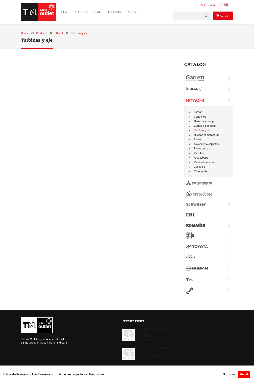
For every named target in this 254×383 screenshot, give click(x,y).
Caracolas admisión (205, 125)
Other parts (200, 171)
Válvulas (199, 153)
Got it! (244, 374)
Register (212, 5)
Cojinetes (199, 166)
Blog (97, 12)
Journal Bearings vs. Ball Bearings (152, 349)
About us (81, 12)
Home (65, 12)
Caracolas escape (204, 121)
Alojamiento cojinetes (206, 144)
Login (202, 5)
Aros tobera (201, 157)
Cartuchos (200, 116)
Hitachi (59, 33)
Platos (197, 139)
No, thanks (229, 374)
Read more (96, 374)
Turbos (198, 112)
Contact (132, 12)
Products (114, 12)
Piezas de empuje (204, 162)
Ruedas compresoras (206, 135)
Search (206, 16)
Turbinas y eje (202, 130)
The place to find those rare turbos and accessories (151, 332)
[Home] (38, 12)
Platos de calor (202, 148)
